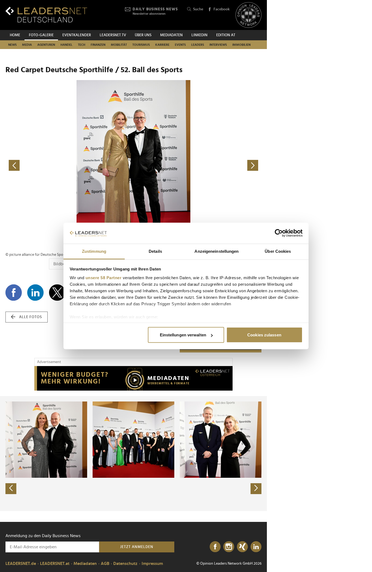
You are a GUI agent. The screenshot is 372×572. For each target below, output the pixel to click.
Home (15, 35)
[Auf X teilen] (57, 292)
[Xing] (242, 546)
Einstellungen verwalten (183, 335)
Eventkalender (76, 35)
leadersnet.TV (113, 35)
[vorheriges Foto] (69, 165)
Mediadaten (171, 35)
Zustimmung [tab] (94, 251)
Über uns (143, 35)
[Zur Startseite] (46, 14)
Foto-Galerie (41, 35)
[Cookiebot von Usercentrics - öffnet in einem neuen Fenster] (279, 233)
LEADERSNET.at (54, 563)
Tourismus (141, 44)
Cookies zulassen (264, 335)
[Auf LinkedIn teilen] (35, 292)
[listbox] (133, 453)
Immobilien (241, 44)
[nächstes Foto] (197, 165)
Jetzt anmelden (136, 547)
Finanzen (98, 44)
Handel (66, 44)
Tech (81, 44)
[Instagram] (228, 546)
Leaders (197, 44)
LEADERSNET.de (20, 563)
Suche (198, 9)
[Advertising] (133, 378)
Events (180, 44)
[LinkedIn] (256, 546)
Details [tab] (155, 251)
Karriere (162, 44)
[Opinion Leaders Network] (248, 15)
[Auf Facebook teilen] (13, 292)
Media (27, 44)
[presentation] (10, 488)
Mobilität (119, 44)
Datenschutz (125, 563)
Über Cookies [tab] (278, 251)
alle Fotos (30, 317)
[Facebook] (215, 546)
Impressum (152, 563)
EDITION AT (225, 35)
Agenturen (46, 44)
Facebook (222, 9)
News (12, 44)
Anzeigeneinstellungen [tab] (216, 251)
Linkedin (199, 35)
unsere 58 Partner (104, 277)
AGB (105, 563)
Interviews (218, 44)
